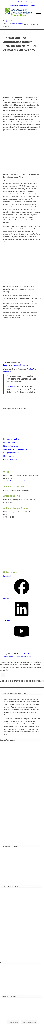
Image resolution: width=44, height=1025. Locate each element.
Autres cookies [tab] (5, 963)
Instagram (7, 371)
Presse (33, 5)
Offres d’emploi (10, 459)
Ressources (8, 455)
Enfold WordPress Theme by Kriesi (27, 654)
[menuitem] (11, 2)
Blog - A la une (9, 20)
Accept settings (13, 1022)
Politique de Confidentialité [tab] (9, 996)
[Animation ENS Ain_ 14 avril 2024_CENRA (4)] (22, 74)
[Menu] (37, 12)
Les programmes (11, 452)
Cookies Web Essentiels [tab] (8, 740)
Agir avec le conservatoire (15, 449)
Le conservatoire (11, 438)
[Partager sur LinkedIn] (27, 415)
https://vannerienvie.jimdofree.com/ (15, 365)
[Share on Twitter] (16, 415)
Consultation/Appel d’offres (19, 5)
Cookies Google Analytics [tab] (9, 846)
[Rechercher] (31, 12)
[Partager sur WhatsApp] (22, 415)
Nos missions (9, 442)
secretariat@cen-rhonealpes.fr (14, 481)
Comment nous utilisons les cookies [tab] (13, 693)
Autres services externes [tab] (9, 886)
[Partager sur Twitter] (11, 415)
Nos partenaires (10, 445)
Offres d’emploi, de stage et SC (27, 2)
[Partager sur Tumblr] (32, 415)
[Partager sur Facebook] (6, 415)
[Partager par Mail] (38, 415)
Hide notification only (29, 1022)
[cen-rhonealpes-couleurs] (18, 12)
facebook (30, 369)
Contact (11, 2)
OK (3, 675)
